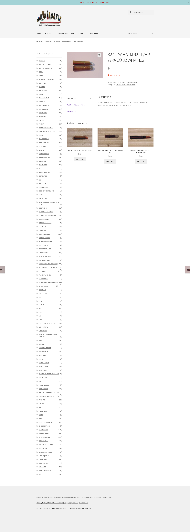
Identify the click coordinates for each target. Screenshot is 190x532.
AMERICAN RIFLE (121, 85)
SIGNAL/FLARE (44, 433)
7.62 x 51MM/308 (44, 157)
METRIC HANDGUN (45, 348)
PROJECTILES (43, 389)
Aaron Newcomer (85, 508)
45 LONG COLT (44, 139)
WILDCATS (42, 467)
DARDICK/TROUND (45, 223)
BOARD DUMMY (44, 187)
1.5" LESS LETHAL (45, 64)
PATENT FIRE (43, 378)
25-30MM (42, 87)
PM (40, 381)
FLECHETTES (43, 279)
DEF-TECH (42, 227)
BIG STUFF (42, 183)
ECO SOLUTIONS (44, 238)
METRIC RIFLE (43, 352)
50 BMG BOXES (44, 154)
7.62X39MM (42, 161)
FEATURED (42, 271)
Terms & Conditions (55, 503)
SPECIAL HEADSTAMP (46, 445)
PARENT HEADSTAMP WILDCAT (49, 374)
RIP (40, 407)
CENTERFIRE (48, 41)
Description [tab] (71, 98)
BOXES (41, 195)
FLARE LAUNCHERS (45, 275)
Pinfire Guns (55, 508)
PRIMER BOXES (44, 385)
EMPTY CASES (43, 245)
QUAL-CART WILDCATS (46, 396)
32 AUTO (42, 102)
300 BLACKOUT (44, 98)
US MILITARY (43, 459)
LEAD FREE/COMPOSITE (47, 323)
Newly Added (63, 33)
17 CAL (41, 72)
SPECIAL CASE (43, 441)
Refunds (75, 503)
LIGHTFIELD (43, 331)
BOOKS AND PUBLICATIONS (48, 191)
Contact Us (83, 503)
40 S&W (41, 124)
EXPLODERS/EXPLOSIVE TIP (48, 264)
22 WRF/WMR (43, 83)
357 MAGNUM (43, 109)
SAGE (41, 418)
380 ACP (41, 120)
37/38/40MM (43, 113)
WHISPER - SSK (44, 463)
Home (39, 33)
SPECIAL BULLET (44, 437)
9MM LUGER (43, 165)
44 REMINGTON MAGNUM (47, 131)
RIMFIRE (41, 404)
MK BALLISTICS (44, 363)
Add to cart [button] (80, 159)
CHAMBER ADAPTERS (46, 212)
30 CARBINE (43, 90)
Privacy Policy (42, 503)
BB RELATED (43, 176)
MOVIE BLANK (43, 366)
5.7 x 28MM (42, 146)
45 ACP (41, 135)
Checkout (82, 33)
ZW (40, 474)
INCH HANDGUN (44, 305)
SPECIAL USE (43, 448)
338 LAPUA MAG (44, 105)
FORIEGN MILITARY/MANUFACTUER (50, 282)
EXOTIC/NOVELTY (45, 256)
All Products (49, 33)
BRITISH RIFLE (43, 198)
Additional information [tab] (76, 105)
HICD (40, 301)
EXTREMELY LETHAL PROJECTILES (50, 267)
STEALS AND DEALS (45, 452)
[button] (99, 55)
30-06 (41, 94)
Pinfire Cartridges (70, 508)
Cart (73, 33)
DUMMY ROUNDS (44, 234)
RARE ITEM (42, 400)
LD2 (40, 320)
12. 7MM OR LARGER (45, 68)
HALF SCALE (43, 294)
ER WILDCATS (43, 253)
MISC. (41, 359)
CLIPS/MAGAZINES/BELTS (47, 215)
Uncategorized (44, 456)
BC (40, 180)
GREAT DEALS (43, 286)
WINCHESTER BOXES (46, 471)
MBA (40, 340)
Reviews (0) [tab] (71, 111)
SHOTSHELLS (43, 430)
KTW (40, 312)
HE (40, 297)
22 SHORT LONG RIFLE (46, 79)
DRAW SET (42, 230)
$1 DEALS (42, 61)
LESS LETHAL (43, 327)
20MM (41, 76)
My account (94, 33)
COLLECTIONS (44, 219)
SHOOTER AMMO (44, 426)
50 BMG (41, 150)
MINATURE (42, 355)
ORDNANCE (43, 370)
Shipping (67, 503)
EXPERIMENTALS (44, 260)
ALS (40, 169)
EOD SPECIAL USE (45, 249)
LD (40, 316)
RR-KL (41, 415)
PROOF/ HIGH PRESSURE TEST (49, 392)
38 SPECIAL (42, 116)
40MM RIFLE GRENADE (46, 128)
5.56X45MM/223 (44, 143)
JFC (40, 308)
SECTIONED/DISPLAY (46, 422)
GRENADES (42, 290)
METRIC (41, 344)
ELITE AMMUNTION (45, 241)
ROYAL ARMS (43, 411)
